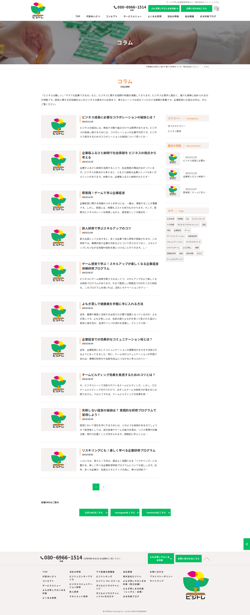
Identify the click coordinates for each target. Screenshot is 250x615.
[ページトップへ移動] (207, 558)
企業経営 (177, 230)
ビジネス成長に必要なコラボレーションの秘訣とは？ (119, 117)
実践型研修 (171, 253)
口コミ (199, 253)
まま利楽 (170, 218)
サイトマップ (157, 580)
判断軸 (180, 218)
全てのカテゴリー (177, 125)
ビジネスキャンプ (193, 241)
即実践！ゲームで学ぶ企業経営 (103, 193)
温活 (204, 224)
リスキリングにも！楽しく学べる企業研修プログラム (119, 450)
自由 (181, 253)
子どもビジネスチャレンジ (188, 224)
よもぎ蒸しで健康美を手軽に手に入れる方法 (112, 304)
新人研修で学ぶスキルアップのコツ (106, 228)
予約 (168, 230)
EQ (187, 218)
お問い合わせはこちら (196, 8)
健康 (197, 247)
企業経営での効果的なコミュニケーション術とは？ (117, 339)
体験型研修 (192, 236)
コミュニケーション (175, 241)
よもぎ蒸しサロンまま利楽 (163, 8)
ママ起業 (170, 224)
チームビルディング (175, 259)
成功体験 (189, 253)
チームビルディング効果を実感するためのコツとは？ (118, 375)
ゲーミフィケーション (176, 236)
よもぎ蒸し (187, 247)
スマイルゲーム (173, 247)
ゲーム (187, 230)
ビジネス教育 (174, 131)
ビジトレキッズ (198, 218)
